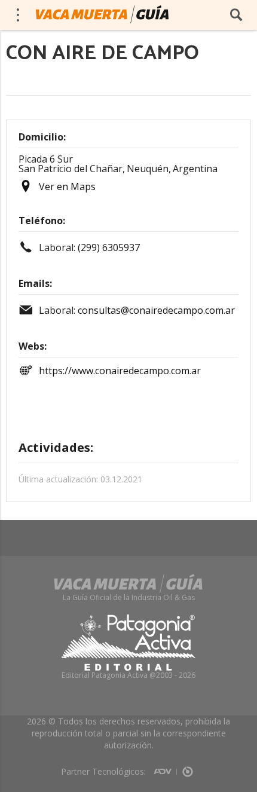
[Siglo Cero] (188, 767)
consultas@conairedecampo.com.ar (156, 310)
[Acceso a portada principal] (102, 14)
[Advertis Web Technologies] (165, 767)
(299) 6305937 (109, 247)
